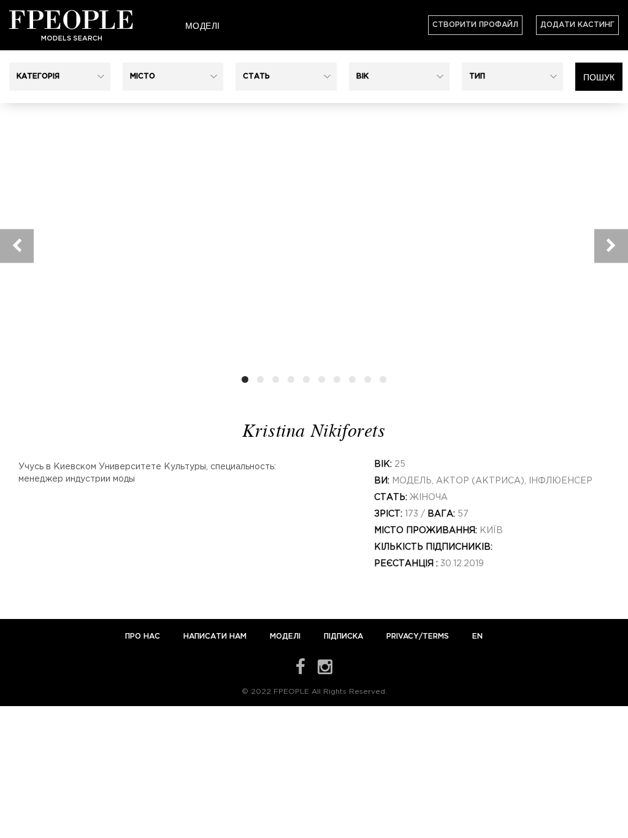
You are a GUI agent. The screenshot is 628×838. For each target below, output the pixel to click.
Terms (436, 636)
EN (477, 636)
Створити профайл (475, 24)
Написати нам (216, 636)
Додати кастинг (577, 24)
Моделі (202, 25)
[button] (59, 77)
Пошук (599, 77)
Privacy (402, 636)
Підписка (343, 636)
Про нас (144, 636)
